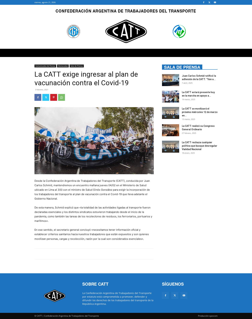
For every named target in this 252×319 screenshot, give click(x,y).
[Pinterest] (53, 97)
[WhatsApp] (61, 97)
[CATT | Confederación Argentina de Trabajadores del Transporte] (126, 27)
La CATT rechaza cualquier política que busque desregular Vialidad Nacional (199, 146)
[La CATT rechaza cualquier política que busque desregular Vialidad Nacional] (170, 147)
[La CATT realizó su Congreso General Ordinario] (170, 130)
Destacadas (63, 66)
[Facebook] (203, 2)
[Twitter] (209, 2)
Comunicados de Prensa (45, 66)
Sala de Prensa (77, 66)
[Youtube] (215, 2)
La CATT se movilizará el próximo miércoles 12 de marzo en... (200, 112)
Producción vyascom (208, 315)
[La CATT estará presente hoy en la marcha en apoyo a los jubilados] (170, 97)
